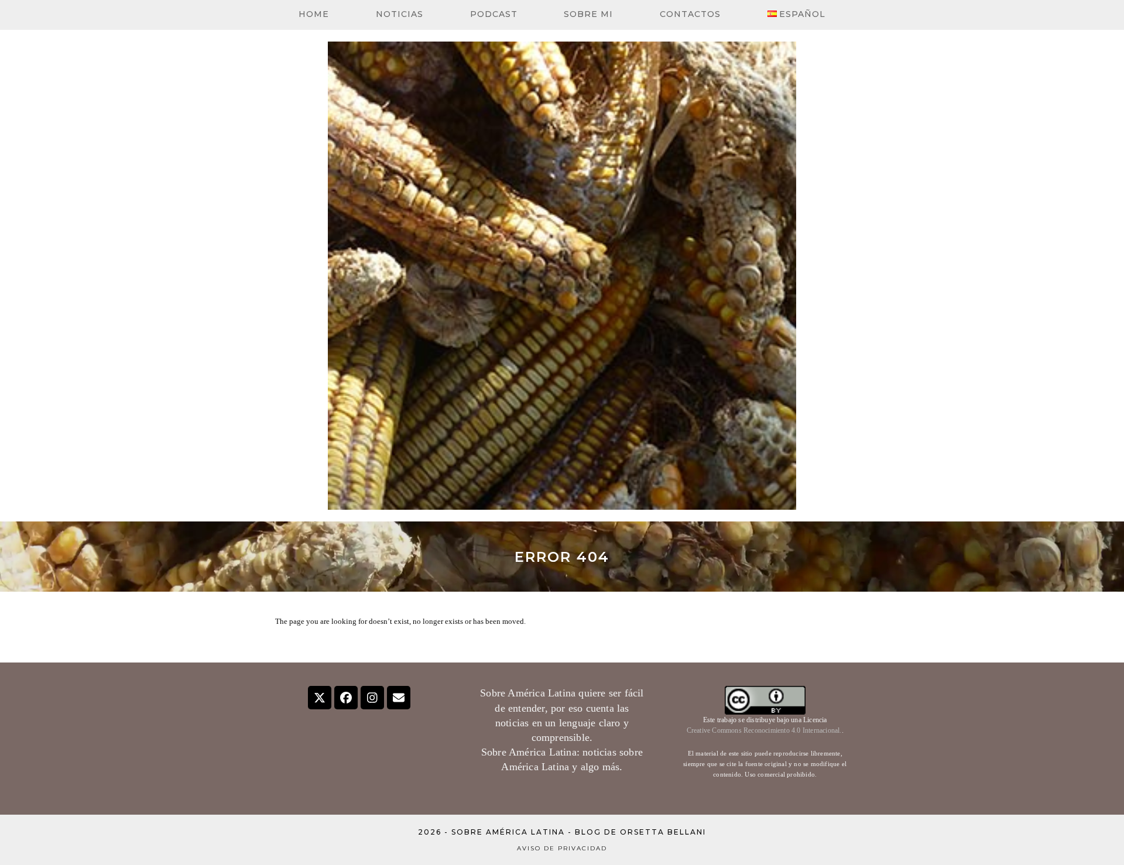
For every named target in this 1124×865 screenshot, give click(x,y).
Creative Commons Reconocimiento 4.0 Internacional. (764, 730)
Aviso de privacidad (562, 848)
